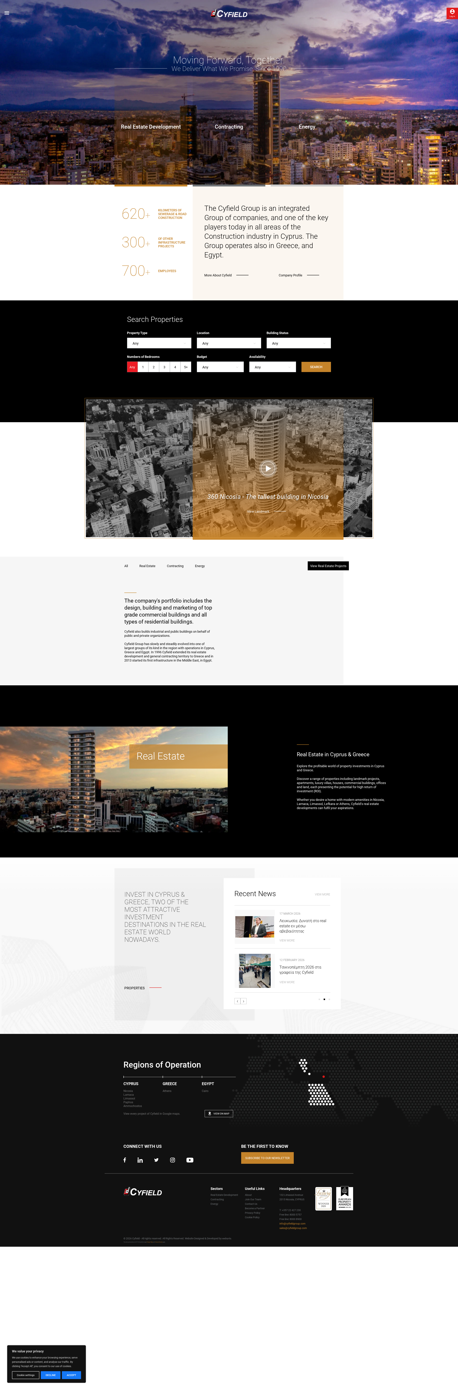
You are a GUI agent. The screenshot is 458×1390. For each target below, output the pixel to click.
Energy (214, 1204)
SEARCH (316, 367)
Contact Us (251, 1204)
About (248, 1195)
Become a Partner (255, 1208)
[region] (46, 1364)
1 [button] (319, 999)
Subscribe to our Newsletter (267, 1158)
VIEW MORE (322, 894)
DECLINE (51, 1375)
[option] (153, 232)
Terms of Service (159, 1242)
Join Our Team (253, 1199)
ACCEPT (71, 1375)
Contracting (217, 1199)
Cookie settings (26, 1375)
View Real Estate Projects (328, 566)
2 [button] (324, 999)
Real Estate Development (224, 1195)
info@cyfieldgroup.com (292, 1223)
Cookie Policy (252, 1217)
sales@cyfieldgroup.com (293, 1228)
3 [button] (329, 999)
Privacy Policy (252, 1212)
